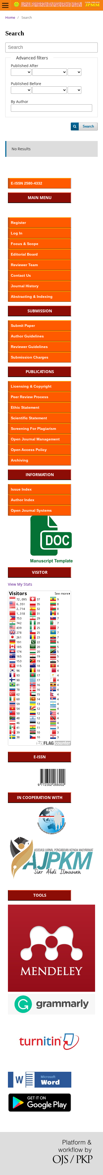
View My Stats (20, 584)
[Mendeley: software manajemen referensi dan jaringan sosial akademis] (51, 990)
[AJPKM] (51, 878)
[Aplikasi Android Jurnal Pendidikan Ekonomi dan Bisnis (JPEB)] (39, 1110)
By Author (19, 101)
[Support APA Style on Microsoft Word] (39, 1086)
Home (10, 17)
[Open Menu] (5, 5)
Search (88, 126)
